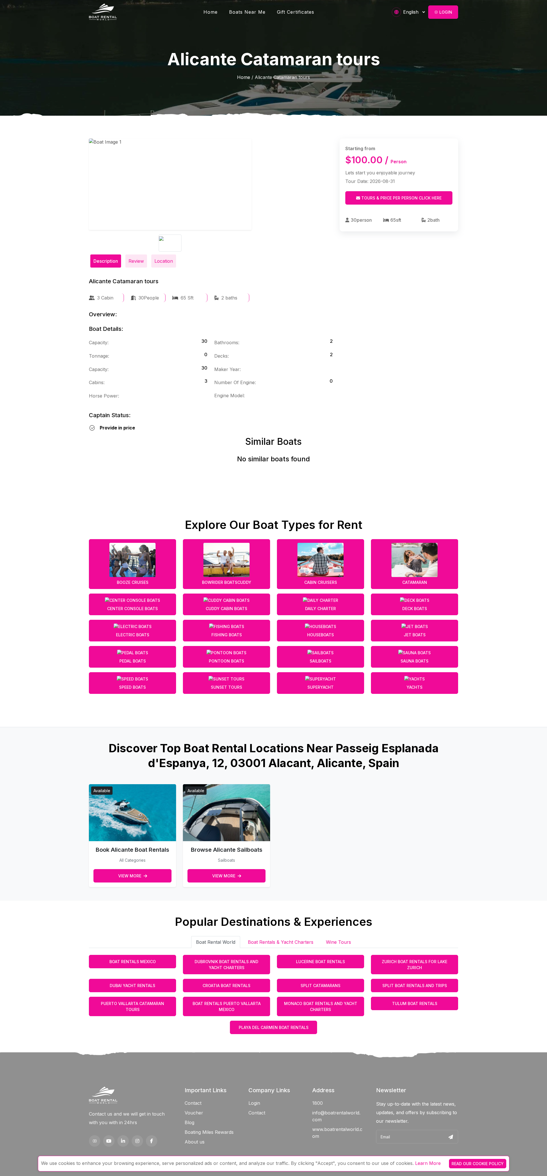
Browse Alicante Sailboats (226, 849)
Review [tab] (136, 261)
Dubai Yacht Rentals (132, 985)
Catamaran (414, 582)
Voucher (194, 1113)
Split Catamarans (320, 985)
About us (195, 1142)
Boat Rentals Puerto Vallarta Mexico (227, 1006)
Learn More (428, 1163)
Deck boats (414, 608)
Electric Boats (132, 634)
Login (445, 12)
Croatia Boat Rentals (226, 985)
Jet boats (415, 634)
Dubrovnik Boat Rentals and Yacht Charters (226, 964)
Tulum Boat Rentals (414, 1003)
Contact (193, 1103)
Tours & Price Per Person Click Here (401, 197)
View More (130, 875)
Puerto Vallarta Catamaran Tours (132, 1006)
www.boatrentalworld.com (337, 1132)
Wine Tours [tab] (338, 942)
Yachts (415, 687)
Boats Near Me (247, 12)
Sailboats (320, 661)
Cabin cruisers (320, 582)
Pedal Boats (132, 661)
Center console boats (132, 608)
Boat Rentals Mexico (132, 961)
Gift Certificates (295, 12)
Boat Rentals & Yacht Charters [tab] (280, 942)
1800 (317, 1103)
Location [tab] (163, 261)
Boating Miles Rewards (209, 1132)
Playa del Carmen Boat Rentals (274, 1027)
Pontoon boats (226, 661)
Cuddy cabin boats (226, 608)
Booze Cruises (132, 582)
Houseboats (320, 634)
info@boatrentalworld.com (336, 1116)
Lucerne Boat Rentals (320, 961)
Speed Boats (132, 687)
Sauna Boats (414, 661)
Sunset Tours (226, 687)
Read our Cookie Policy (478, 1163)
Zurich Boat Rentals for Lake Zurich (414, 964)
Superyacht (320, 687)
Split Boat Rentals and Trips (414, 985)
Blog (189, 1122)
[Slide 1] (170, 243)
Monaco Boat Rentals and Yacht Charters (320, 1006)
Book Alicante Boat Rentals (132, 849)
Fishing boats (226, 634)
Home (210, 12)
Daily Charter (320, 608)
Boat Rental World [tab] (215, 942)
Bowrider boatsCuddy (226, 582)
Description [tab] (105, 261)
